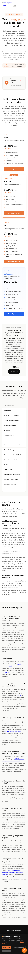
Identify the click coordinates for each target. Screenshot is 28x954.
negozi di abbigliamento (14, 870)
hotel (10, 666)
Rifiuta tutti (6, 951)
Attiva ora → (14, 371)
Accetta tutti (6, 947)
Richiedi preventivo (14, 169)
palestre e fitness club (8, 872)
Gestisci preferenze (19, 947)
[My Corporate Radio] (7, 4)
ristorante (7, 672)
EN (16, 3)
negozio (19, 664)
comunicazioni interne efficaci (13, 731)
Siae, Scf (19, 695)
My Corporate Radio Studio (13, 291)
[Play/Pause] (6, 83)
